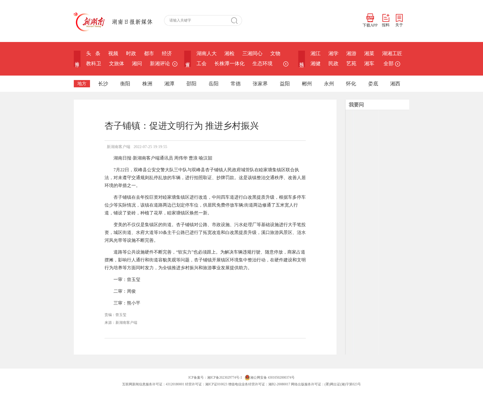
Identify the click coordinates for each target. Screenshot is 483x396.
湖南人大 (206, 53)
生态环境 (262, 63)
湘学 (333, 53)
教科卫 (93, 63)
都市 (149, 53)
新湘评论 (160, 63)
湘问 (137, 63)
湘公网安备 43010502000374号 (272, 377)
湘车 (369, 63)
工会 (201, 63)
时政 (131, 53)
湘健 (316, 63)
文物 (275, 53)
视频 (113, 53)
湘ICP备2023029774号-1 (224, 377)
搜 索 (236, 20)
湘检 (229, 53)
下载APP (370, 25)
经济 (167, 53)
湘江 (316, 53)
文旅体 (116, 63)
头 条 (93, 53)
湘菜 (369, 53)
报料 (386, 25)
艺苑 (351, 63)
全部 (388, 63)
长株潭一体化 (229, 63)
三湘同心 (252, 53)
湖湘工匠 (392, 53)
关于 (399, 25)
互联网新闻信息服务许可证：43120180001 (153, 384)
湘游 (351, 53)
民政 (333, 63)
